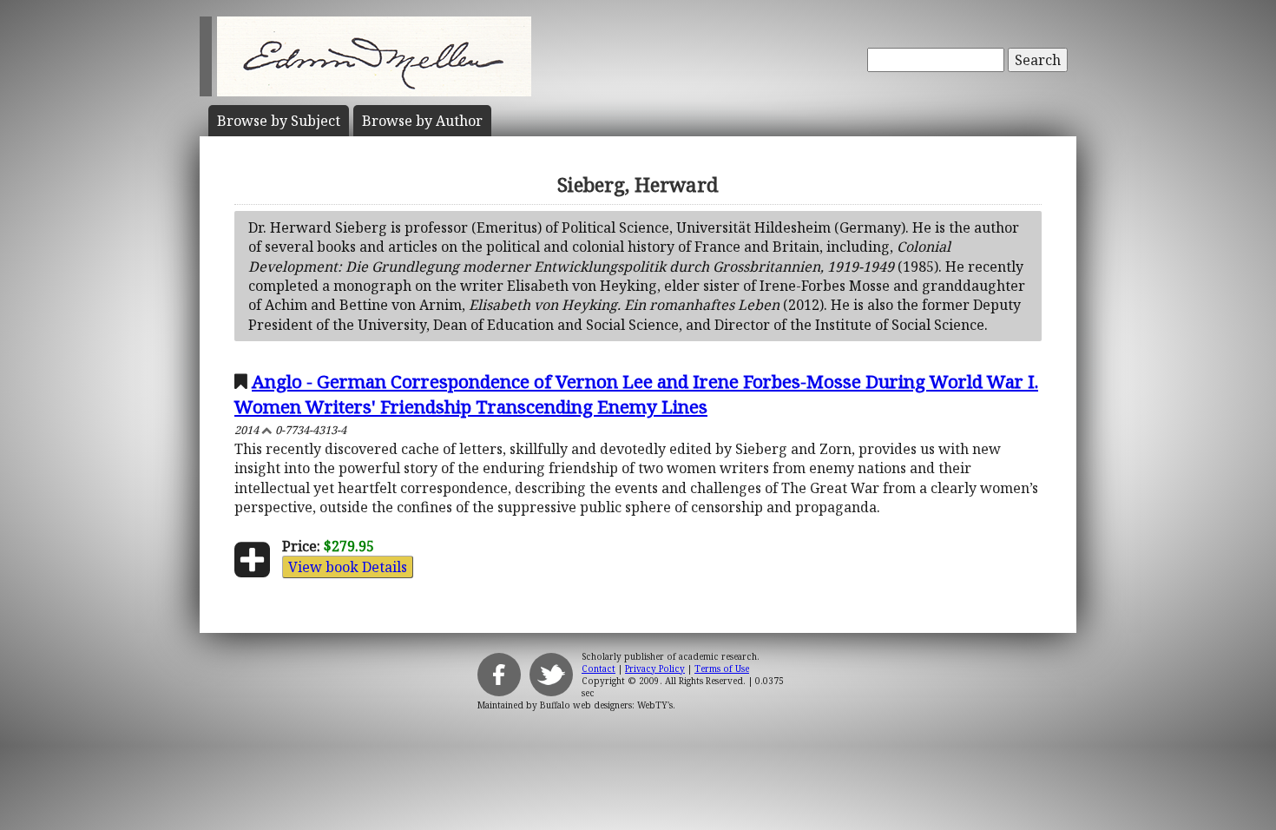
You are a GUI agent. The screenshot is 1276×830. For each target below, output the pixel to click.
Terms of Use (721, 668)
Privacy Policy (655, 668)
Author (422, 121)
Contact (598, 668)
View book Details (347, 566)
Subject (278, 121)
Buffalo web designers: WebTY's (606, 705)
